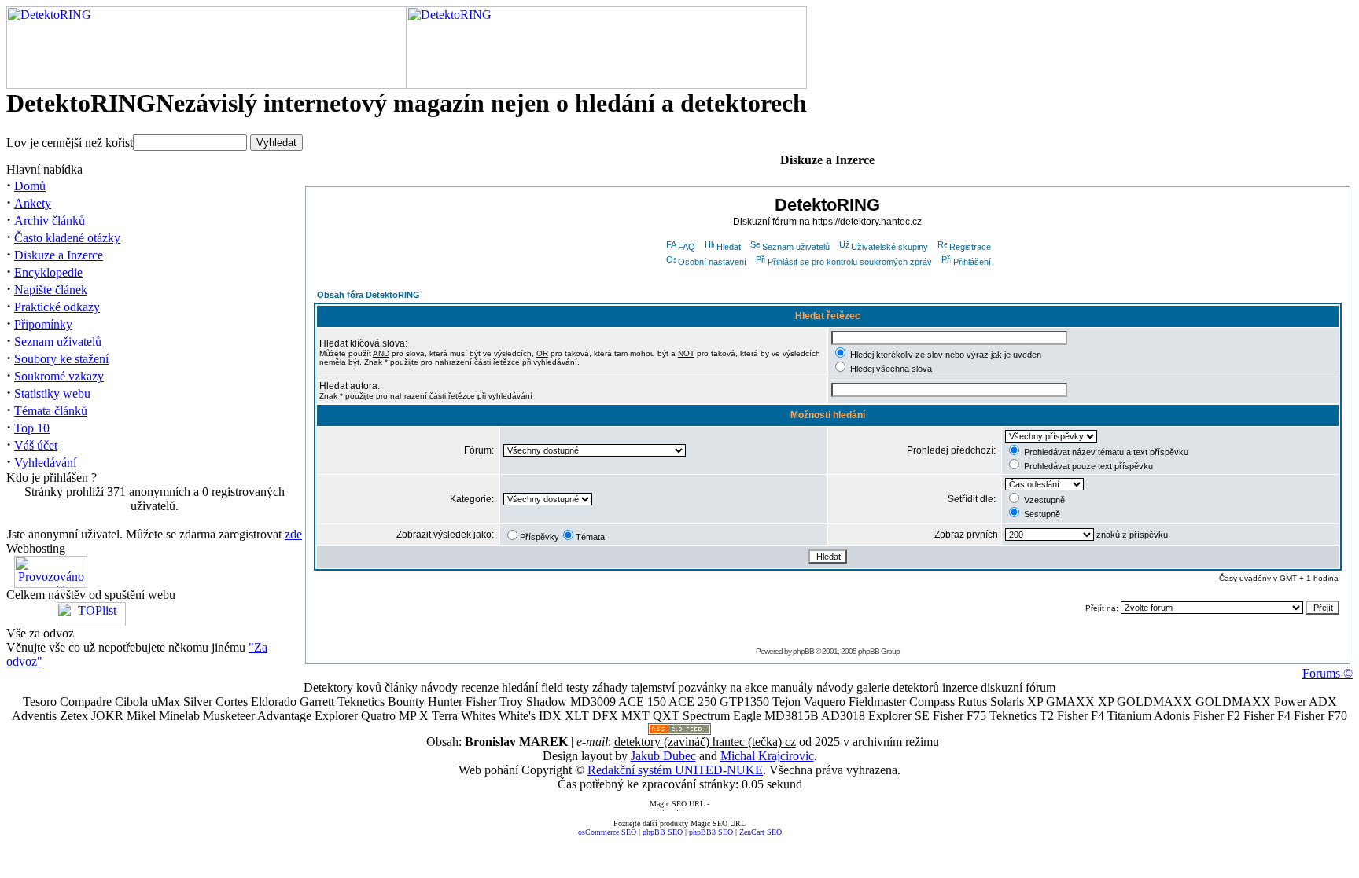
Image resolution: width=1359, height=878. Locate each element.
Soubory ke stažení (61, 359)
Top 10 (32, 428)
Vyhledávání (45, 462)
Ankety (32, 203)
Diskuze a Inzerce (58, 255)
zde (293, 534)
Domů (30, 186)
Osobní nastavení (712, 261)
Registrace (970, 247)
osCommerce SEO (607, 832)
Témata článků (50, 410)
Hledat (728, 247)
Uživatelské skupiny (889, 247)
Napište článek (50, 289)
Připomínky (43, 324)
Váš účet (35, 445)
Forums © (1327, 673)
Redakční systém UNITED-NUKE (675, 770)
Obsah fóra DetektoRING (368, 294)
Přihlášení (972, 261)
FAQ (686, 247)
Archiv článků (49, 220)
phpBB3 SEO (711, 832)
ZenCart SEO (760, 832)
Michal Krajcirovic (767, 755)
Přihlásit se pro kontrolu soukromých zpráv (850, 261)
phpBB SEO (663, 832)
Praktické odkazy (57, 307)
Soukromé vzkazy (59, 376)
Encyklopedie (48, 272)
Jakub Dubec (663, 755)
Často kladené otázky (67, 237)
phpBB (803, 651)
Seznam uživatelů (57, 341)
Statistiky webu (52, 393)
